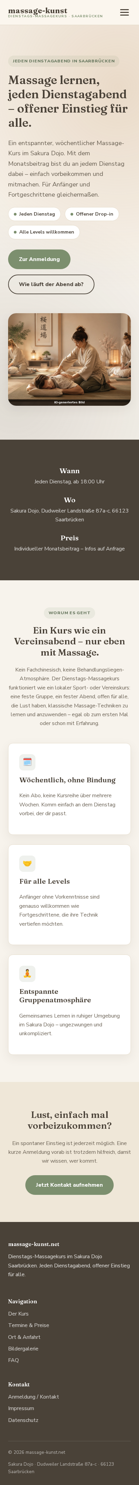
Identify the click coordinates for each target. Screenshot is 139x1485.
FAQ (13, 1360)
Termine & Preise (28, 1325)
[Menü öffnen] (124, 12)
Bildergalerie (23, 1348)
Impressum (21, 1408)
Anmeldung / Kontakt (33, 1397)
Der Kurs (18, 1314)
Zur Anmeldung (39, 259)
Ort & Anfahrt (24, 1337)
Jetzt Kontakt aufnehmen (69, 1185)
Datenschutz (23, 1420)
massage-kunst (55, 12)
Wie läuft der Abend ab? (51, 284)
